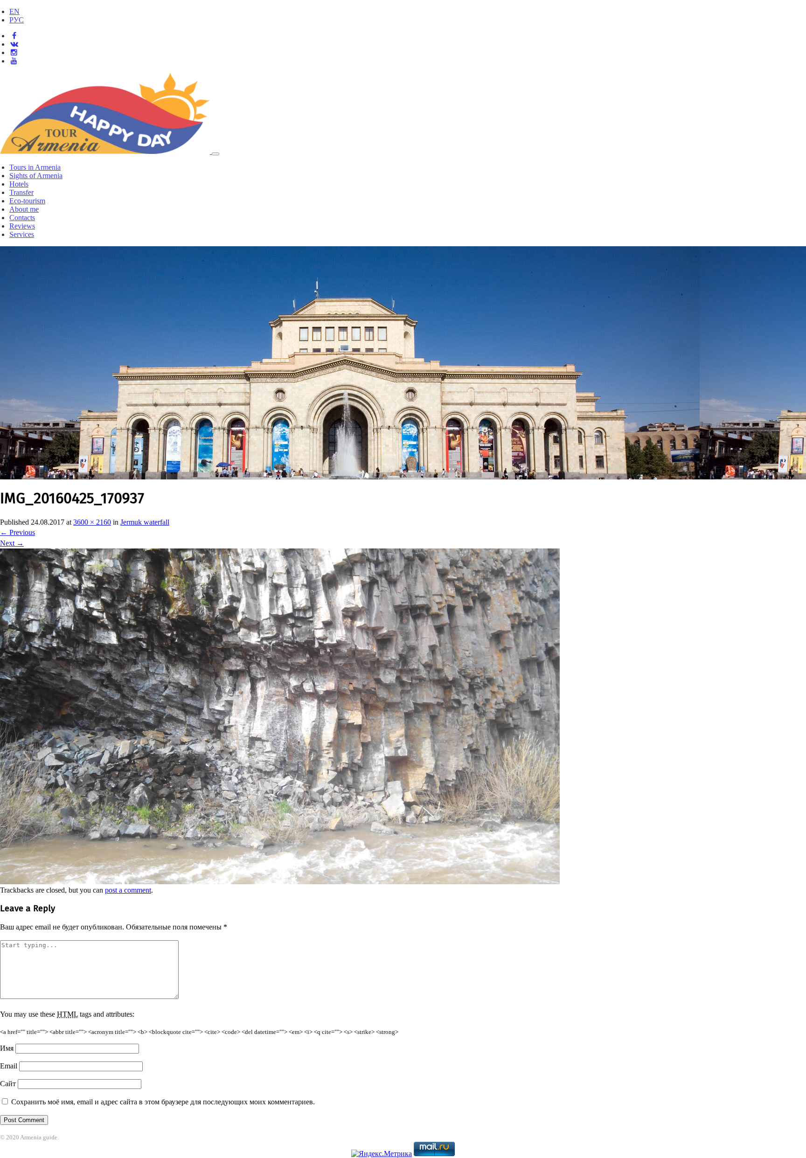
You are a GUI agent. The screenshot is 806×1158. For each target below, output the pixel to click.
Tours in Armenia (35, 167)
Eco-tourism (27, 201)
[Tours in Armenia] (106, 151)
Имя (7, 1048)
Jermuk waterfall (144, 522)
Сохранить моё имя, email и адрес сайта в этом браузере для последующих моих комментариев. (163, 1102)
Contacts (22, 218)
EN (14, 11)
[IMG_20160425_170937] (280, 882)
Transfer (21, 192)
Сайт (8, 1084)
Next (12, 543)
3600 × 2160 (92, 522)
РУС (16, 20)
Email (8, 1066)
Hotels (18, 184)
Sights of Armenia (36, 176)
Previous (17, 532)
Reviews (22, 226)
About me (24, 209)
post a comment (128, 890)
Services (21, 234)
